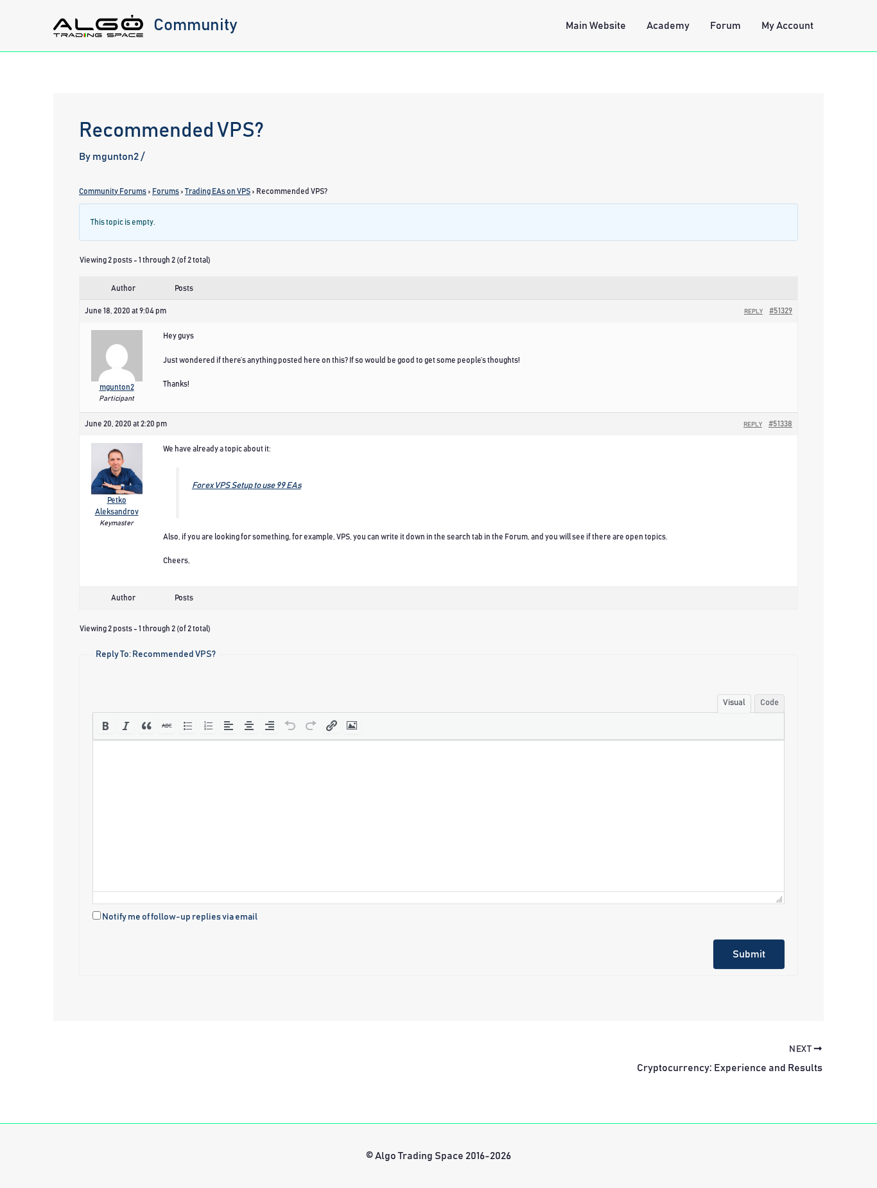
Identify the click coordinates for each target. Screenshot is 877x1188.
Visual (734, 703)
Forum (725, 26)
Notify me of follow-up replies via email (179, 917)
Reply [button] (753, 311)
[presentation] (105, 725)
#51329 (780, 311)
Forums (165, 191)
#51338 (780, 424)
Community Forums (112, 191)
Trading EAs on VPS (217, 191)
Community (195, 25)
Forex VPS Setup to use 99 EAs (246, 486)
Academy (668, 26)
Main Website (596, 26)
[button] (105, 725)
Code (769, 703)
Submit (749, 954)
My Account (787, 26)
